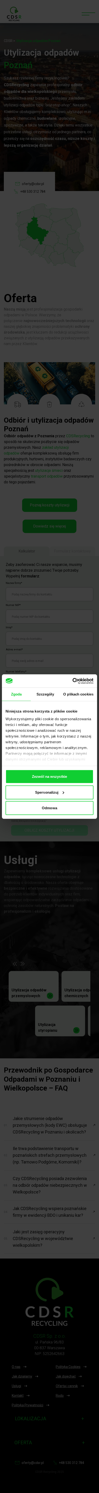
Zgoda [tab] (16, 694)
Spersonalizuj (46, 792)
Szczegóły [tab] (45, 694)
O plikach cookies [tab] (78, 694)
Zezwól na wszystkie (49, 776)
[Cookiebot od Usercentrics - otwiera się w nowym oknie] (72, 681)
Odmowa (49, 808)
